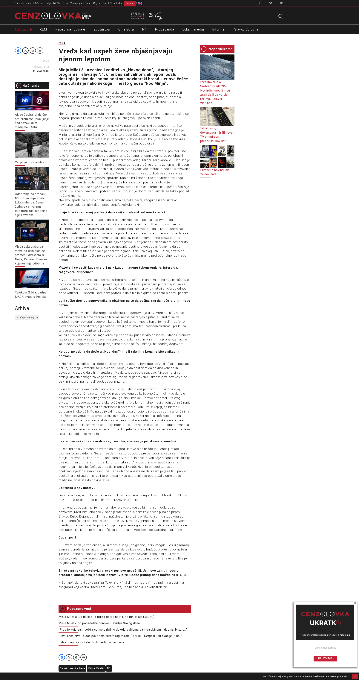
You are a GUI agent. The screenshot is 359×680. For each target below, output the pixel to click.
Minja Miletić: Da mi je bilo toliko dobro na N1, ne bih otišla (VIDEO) (107, 617)
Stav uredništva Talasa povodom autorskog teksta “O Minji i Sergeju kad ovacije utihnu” (120, 636)
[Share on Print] (33, 50)
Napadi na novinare (70, 29)
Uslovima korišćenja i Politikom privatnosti (325, 676)
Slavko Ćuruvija (246, 29)
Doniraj (130, 3)
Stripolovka (116, 3)
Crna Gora (126, 29)
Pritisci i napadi (23, 3)
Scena (88, 3)
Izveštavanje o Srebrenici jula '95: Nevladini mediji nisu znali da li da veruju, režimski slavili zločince (215, 92)
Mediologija (76, 3)
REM (43, 29)
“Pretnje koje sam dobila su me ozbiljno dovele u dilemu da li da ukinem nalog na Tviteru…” (123, 629)
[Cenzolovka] (53, 15)
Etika (65, 3)
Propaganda (164, 29)
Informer (219, 29)
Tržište (56, 3)
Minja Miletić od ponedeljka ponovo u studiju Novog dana (99, 623)
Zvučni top (101, 29)
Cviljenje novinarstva (29, 162)
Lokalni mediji (193, 29)
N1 (144, 29)
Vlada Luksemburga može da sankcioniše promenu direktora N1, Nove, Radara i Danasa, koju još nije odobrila (31, 255)
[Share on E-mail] (40, 50)
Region (97, 3)
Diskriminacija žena (72, 668)
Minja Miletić (96, 668)
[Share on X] (25, 50)
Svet (105, 3)
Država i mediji (42, 3)
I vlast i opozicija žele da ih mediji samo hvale (92, 642)
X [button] (355, 676)
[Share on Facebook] (18, 50)
